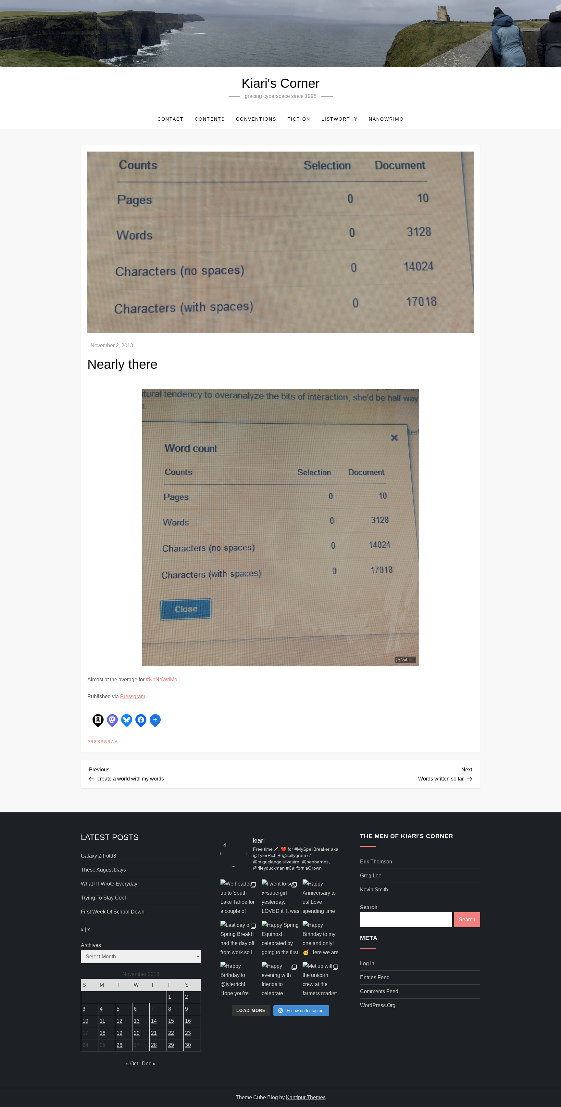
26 (119, 1045)
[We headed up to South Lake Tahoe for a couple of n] (239, 898)
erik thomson (376, 861)
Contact (170, 119)
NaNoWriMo (386, 119)
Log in (367, 963)
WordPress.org (377, 1005)
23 (188, 1033)
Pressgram (132, 696)
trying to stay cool (103, 897)
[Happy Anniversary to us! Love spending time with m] (322, 898)
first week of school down (112, 911)
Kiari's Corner (280, 83)
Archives (91, 945)
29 (171, 1045)
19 (119, 1033)
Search (369, 907)
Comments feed (379, 991)
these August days (103, 870)
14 (154, 1021)
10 (85, 1021)
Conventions (256, 119)
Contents (210, 119)
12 (119, 1021)
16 (188, 1021)
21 (154, 1033)
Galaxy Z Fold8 (98, 856)
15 (171, 1021)
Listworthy (339, 119)
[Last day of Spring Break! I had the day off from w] (239, 940)
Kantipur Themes (306, 1097)
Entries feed (375, 977)
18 (103, 1033)
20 (137, 1033)
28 (154, 1045)
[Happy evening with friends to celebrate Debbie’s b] (281, 981)
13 (137, 1021)
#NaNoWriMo (161, 679)
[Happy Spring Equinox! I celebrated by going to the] (281, 940)
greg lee (370, 875)
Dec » (149, 1063)
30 (188, 1045)
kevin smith (374, 889)
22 (171, 1033)
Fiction (298, 119)
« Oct (132, 1063)
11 (102, 1021)
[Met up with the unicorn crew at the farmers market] (322, 981)
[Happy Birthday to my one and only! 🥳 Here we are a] (322, 940)
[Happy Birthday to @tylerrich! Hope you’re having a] (239, 981)
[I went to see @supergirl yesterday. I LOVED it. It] (281, 898)
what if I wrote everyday (109, 884)
